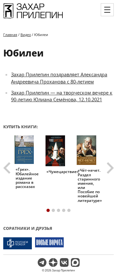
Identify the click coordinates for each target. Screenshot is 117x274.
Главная (10, 34)
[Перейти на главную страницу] (33, 18)
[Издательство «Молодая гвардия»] (17, 243)
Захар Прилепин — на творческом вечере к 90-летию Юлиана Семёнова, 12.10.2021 (61, 96)
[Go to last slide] (8, 168)
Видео (25, 34)
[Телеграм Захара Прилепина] (42, 262)
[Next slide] (109, 168)
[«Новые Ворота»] (49, 243)
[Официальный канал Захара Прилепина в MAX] (75, 262)
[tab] (48, 210)
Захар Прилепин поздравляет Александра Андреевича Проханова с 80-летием (59, 78)
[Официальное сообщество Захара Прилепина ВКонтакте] (64, 262)
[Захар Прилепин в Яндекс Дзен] (53, 262)
